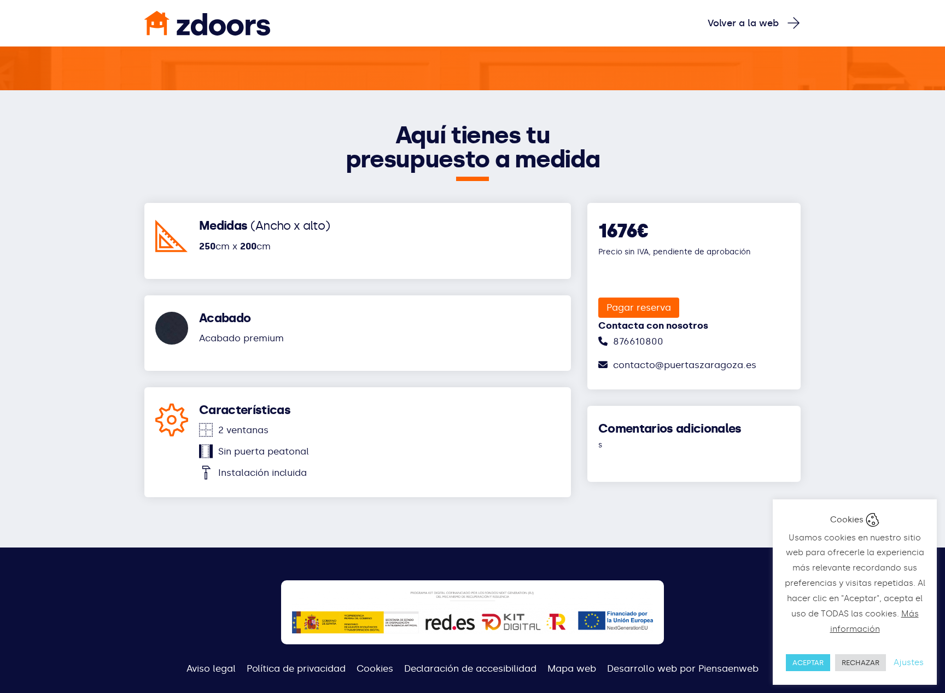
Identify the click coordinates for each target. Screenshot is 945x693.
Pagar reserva (638, 307)
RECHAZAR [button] (860, 663)
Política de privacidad (296, 668)
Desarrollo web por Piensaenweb (683, 668)
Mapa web (571, 668)
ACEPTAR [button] (808, 663)
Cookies (375, 668)
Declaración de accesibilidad (470, 668)
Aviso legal (211, 668)
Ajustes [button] (909, 662)
